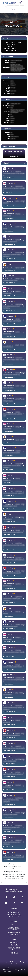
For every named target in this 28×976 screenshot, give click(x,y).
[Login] (14, 897)
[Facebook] (6, 903)
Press (14, 950)
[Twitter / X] (22, 903)
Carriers (14, 10)
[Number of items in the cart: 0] (22, 897)
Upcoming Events (14, 947)
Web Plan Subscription (14, 912)
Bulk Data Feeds (14, 917)
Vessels (17, 7)
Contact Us (14, 952)
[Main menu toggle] (24, 2)
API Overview (14, 925)
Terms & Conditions (6, 968)
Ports (22, 7)
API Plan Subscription (14, 914)
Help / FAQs (14, 935)
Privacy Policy (7, 971)
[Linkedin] (14, 903)
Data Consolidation (14, 932)
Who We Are (14, 942)
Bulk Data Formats (14, 927)
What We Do (14, 945)
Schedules (10, 7)
